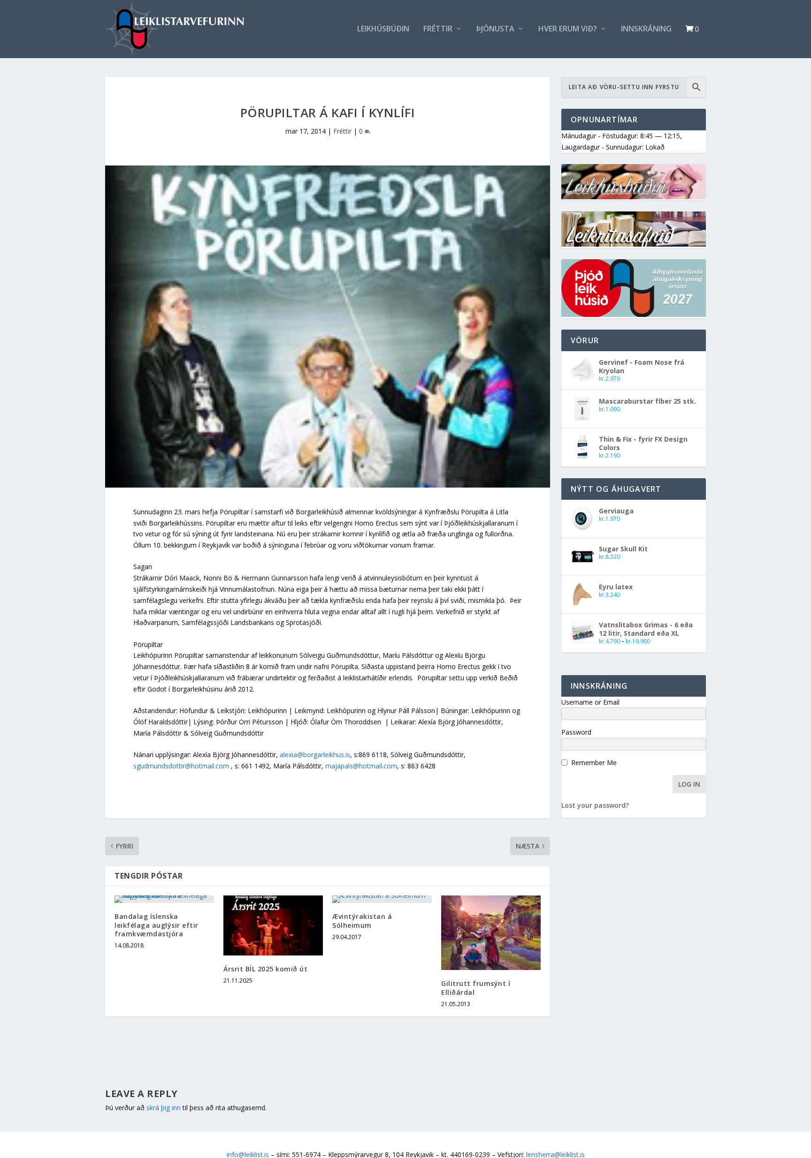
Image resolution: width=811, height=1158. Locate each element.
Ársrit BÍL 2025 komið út (265, 968)
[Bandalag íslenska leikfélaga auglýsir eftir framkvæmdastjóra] (164, 899)
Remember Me (594, 762)
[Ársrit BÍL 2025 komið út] (273, 925)
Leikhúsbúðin (383, 29)
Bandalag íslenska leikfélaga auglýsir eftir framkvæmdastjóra (157, 925)
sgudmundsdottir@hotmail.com (181, 765)
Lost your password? (595, 805)
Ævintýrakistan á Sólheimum (362, 920)
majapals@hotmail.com (361, 765)
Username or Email (590, 702)
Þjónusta (495, 29)
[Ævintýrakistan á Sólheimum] (382, 899)
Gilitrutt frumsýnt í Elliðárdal (475, 987)
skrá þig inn (163, 1107)
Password (576, 732)
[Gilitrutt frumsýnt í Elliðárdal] (491, 932)
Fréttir (437, 29)
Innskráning (646, 29)
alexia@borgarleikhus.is (315, 754)
